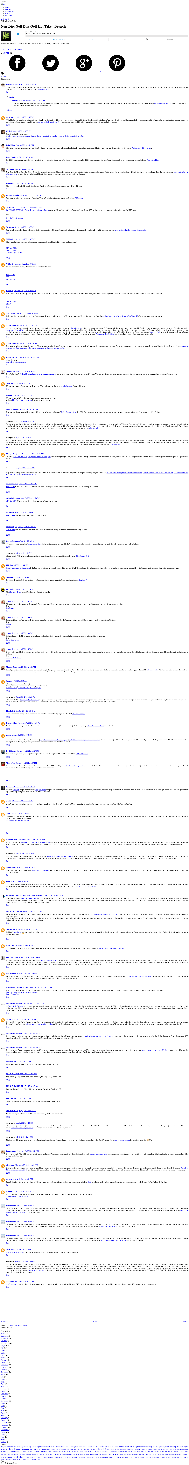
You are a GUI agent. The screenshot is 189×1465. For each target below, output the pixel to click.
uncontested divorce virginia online (18, 820)
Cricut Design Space (13, 994)
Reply (8, 92)
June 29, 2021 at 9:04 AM (24, 157)
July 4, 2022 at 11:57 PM (24, 553)
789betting (79, 198)
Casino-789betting (13, 195)
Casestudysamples (13, 541)
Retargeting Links (153, 160)
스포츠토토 (10, 515)
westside (147, 1457)
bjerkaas (52, 1447)
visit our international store (108, 1226)
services (8, 9)
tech (25, 1457)
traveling (72, 1457)
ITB (78, 1451)
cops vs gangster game (122, 1140)
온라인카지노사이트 (14, 253)
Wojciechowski (172, 1457)
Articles (8, 624)
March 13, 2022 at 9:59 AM (20, 383)
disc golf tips (102, 1449)
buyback (62, 1447)
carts (77, 1447)
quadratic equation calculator (16, 362)
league (123, 1451)
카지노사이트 (11, 248)
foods (177, 1449)
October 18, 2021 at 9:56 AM (25, 227)
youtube (19, 1459)
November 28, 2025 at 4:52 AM (26, 1165)
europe (160, 1449)
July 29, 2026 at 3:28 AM (25, 1235)
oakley (42, 1454)
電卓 (89, 1182)
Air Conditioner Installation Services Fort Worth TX (120, 316)
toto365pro (10, 512)
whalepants (153, 1457)
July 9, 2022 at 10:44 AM (19, 565)
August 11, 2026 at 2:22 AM (21, 1249)
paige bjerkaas (60, 1454)
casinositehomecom (13, 498)
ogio (46, 1454)
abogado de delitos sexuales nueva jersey (54, 740)
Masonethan (10, 371)
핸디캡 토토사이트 (13, 1086)
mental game (184, 1451)
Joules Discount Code (68, 412)
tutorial (97, 1457)
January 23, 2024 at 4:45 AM (22, 735)
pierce (95, 1454)
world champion (6, 1459)
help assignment (75, 328)
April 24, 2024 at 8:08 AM (19, 814)
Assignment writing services (141, 148)
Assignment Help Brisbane (105, 334)
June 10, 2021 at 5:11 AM (25, 145)
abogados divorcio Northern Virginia (111, 948)
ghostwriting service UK (162, 103)
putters (134, 1454)
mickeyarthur (11, 117)
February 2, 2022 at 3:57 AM (26, 325)
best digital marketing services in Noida (97, 1036)
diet (181, 1447)
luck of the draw (131, 1451)
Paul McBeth (85, 1454)
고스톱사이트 (11, 301)
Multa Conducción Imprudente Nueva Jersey (84, 740)
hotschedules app (67, 386)
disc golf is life (68, 1449)
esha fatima (10, 169)
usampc (107, 1457)
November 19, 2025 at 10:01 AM (34, 100)
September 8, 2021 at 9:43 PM (30, 195)
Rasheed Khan (11, 723)
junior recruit (84, 1451)
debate (172, 1447)
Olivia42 (9, 131)
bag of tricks (25, 1447)
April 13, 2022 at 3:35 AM (25, 437)
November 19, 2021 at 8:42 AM (25, 291)
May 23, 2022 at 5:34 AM (35, 454)
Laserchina (10, 589)
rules (158, 1454)
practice (119, 1454)
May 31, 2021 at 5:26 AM (26, 117)
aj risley (18, 1447)
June (2, 1350)
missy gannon (11, 1454)
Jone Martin (10, 313)
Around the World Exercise (29, 700)
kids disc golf (116, 1451)
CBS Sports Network (101, 1447)
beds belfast (18, 932)
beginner (39, 1447)
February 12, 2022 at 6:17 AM (28, 357)
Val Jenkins (118, 1457)
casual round (83, 1447)
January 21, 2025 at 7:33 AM (27, 973)
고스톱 (8, 304)
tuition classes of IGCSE (95, 726)
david (8, 1249)
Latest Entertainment (13, 640)
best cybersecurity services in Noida (154, 1050)
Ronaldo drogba (12, 84)
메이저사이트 (94, 428)
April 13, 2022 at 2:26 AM (25, 421)
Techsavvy (10, 227)
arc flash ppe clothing (36, 1270)
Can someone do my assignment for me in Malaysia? (31, 457)
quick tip (145, 1454)
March (3, 1333)
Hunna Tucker (11, 357)
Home (95, 1321)
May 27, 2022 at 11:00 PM (27, 527)
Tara (8, 681)
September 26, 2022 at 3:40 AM (23, 617)
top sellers (46, 1457)
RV (161, 1454)
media (178, 1451)
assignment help (59, 348)
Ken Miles (10, 787)
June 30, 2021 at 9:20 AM (24, 169)
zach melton (26, 1459)
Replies (11, 97)
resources (8, 15)
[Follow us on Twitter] (1, 1329)
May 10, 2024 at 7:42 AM (36, 839)
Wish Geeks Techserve (14, 1003)
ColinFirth (10, 395)
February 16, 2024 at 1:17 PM (26, 763)
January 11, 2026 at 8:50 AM (23, 1179)
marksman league (152, 1451)
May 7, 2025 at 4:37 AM (22, 1061)
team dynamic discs (15, 1457)
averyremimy (11, 973)
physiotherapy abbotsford (40, 870)
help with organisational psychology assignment (38, 374)
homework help (155, 332)
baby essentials (40, 790)
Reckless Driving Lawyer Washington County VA (23, 688)
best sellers (45, 1447)
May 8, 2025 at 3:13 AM (24, 1123)
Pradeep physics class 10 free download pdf (158, 473)
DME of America (82, 754)
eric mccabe (136, 1449)
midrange (4, 1454)
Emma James (11, 1151)
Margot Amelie (11, 929)
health (61, 1451)
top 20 (40, 1457)
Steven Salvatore (12, 207)
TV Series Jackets (78, 714)
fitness (173, 1449)
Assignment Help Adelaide (15, 330)
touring (51, 1457)
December (4, 1336)
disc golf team (10, 11)
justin (8, 881)
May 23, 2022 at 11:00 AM (25, 468)
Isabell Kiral (10, 145)
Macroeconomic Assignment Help (22, 1128)
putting (139, 1454)
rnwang (9, 1179)
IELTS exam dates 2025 (49, 960)
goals (10, 1451)
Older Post (184, 1321)
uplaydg (102, 1457)
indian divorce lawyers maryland (140, 976)
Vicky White (10, 763)
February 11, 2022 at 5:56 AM (26, 343)
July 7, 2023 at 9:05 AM (18, 681)
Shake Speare (11, 867)
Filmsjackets (10, 711)
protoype (129, 1454)
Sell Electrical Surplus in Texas (17, 1196)
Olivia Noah (10, 945)
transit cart (66, 1457)
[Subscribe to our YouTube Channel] (2, 1329)
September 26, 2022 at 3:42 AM (23, 633)
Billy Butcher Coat (82, 556)
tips (36, 1457)
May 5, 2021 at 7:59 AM (27, 84)
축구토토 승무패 (12, 1074)
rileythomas (10, 1165)
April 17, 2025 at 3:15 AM (26, 1019)
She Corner (10, 608)
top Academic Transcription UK (49, 122)
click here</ (82, 580)
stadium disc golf (179, 1454)
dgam (176, 1446)
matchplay (161, 1451)
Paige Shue (77, 1454)
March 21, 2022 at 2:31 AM (28, 409)
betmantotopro (11, 527)
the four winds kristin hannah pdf (24, 475)
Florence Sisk (17, 100)
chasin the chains (112, 1447)
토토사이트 (10, 275)
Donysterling (11, 1205)
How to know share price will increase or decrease (124, 473)
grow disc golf (17, 1451)
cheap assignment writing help (42, 348)
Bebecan (16, 790)
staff (186, 1454)
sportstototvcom (12, 484)
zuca (38, 1459)
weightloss (141, 1457)
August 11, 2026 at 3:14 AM (25, 1261)
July (2, 1348)
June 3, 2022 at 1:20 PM (28, 541)
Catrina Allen (91, 1447)
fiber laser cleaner (15, 592)
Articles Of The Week (13, 658)
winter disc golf (162, 1457)
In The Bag (73, 1451)
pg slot (8, 801)
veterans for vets (132, 1457)
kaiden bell (105, 1451)
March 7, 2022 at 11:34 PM (25, 371)
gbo (180, 1449)
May (2, 1353)
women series (182, 1457)
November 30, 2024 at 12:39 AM (31, 911)
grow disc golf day (29, 1451)
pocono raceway (102, 1454)
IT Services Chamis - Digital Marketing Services (24, 895)
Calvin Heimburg (70, 1447)
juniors (99, 1451)
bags (30, 1447)
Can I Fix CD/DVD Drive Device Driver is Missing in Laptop (27, 210)
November (5, 1338)
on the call (51, 1454)
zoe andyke (33, 1459)
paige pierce (69, 1454)
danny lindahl (165, 1447)
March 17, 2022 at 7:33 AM (24, 395)
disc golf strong (92, 1449)
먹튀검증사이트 (12, 1111)
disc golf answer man (17, 1449)
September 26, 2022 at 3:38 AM (23, 601)
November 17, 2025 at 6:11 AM (28, 1151)
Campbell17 (10, 1191)
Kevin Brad (10, 157)
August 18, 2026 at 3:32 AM (24, 1281)
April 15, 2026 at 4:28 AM (25, 1191)
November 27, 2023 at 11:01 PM (29, 723)
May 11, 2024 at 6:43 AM (25, 853)
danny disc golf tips (154, 1447)
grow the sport (40, 1451)
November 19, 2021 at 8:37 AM (25, 239)
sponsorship (170, 1454)
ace (5, 1447)
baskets (34, 1447)
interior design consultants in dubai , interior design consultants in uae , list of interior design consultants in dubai (44, 136)
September (5, 1343)
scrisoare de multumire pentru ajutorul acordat (130, 230)
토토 (8, 277)
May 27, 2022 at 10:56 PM (28, 484)
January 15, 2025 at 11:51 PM (29, 957)
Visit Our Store (6, 19)
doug (116, 1449)
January (4, 1362)
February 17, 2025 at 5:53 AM (41, 987)
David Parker (11, 751)
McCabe (168, 1451)
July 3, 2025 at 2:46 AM (24, 1137)
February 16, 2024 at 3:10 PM (24, 787)
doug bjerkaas (122, 1449)
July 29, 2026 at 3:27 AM (25, 1205)
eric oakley (144, 1449)
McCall (173, 1451)
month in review (20, 1454)
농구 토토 (10, 1061)
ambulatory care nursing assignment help (39, 1024)
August (3, 1345)
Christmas (121, 1447)
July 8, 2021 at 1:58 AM (24, 183)
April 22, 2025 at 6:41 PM (32, 1047)
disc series (111, 1449)
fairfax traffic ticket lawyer (88, 886)
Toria (8, 383)
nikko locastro (35, 1454)
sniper (164, 1454)
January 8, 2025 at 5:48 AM (25, 945)
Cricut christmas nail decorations (18, 987)
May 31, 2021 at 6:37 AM (22, 131)
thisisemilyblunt (12, 409)
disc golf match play (80, 1449)
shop (7, 7)
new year (28, 1454)
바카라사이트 (11, 250)
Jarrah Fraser (11, 1019)
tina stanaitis (31, 1457)
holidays (66, 1451)
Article (8, 601)
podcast (3, 76)
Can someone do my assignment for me (104, 914)
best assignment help (23, 348)
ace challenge (11, 1447)
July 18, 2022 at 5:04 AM (22, 577)
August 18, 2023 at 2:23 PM (25, 697)
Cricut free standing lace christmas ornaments (21, 992)
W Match (9, 239)
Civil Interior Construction (16, 839)
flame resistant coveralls (14, 1252)
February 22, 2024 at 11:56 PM (22, 801)
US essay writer (152, 670)
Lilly (8, 565)
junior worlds (92, 1451)
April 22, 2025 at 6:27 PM (32, 1033)
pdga (91, 1454)
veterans (124, 1457)
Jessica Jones (11, 325)
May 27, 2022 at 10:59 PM (24, 512)
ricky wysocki (152, 1454)
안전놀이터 (10, 279)
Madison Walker (141, 1451)
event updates (167, 1449)
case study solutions (35, 544)
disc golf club (31, 1449)
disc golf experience (56, 1449)
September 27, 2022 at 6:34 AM (23, 649)
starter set (4, 1457)
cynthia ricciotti (143, 1447)
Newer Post (5, 1321)
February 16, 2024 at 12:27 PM (28, 751)
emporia (129, 1449)
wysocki (14, 1459)
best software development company (76, 766)
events (7, 13)
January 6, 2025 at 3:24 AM (27, 929)
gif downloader (13, 1284)
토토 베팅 (10, 1098)
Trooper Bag (91, 1457)
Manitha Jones (11, 667)
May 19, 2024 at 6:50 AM (26, 867)
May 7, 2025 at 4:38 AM (27, 1111)
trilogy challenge (81, 1457)
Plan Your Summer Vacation (22, 400)
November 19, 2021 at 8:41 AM (25, 264)
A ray (2, 1447)
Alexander (10, 1281)
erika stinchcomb (153, 1449)
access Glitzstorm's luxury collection (113, 1240)
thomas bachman (12, 911)
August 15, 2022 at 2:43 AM (25, 589)
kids (110, 1451)
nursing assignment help (98, 1154)
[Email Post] (10, 53)
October (4, 1341)
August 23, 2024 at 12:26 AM (52, 895)
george (8, 735)
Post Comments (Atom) (18, 1325)
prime (124, 1454)
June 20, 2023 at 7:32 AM (27, 667)
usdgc (112, 1457)
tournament (58, 1457)
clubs (126, 1447)
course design (133, 1447)
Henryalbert (10, 183)
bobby (57, 1447)
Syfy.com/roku (43, 89)
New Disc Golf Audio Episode (11, 49)
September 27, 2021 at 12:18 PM (30, 207)
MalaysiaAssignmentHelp (15, 454)
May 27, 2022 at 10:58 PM (30, 498)
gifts (183, 1449)
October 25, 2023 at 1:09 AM (26, 711)
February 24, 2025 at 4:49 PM (33, 1003)
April (3, 1355)
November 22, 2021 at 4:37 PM (27, 313)
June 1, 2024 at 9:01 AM (19, 881)
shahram (9, 577)
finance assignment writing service (18, 568)
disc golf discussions (42, 1449)
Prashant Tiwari (12, 957)
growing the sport (52, 1451)
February (4, 1360)
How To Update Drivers (14, 218)
